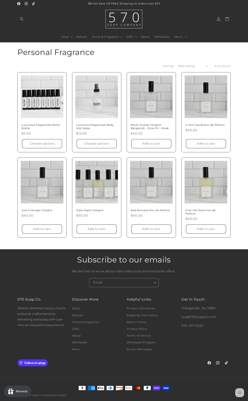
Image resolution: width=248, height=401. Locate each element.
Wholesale (79, 342)
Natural (77, 315)
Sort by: (168, 66)
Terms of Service (139, 335)
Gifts (75, 329)
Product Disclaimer (141, 308)
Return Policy (136, 322)
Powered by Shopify (54, 395)
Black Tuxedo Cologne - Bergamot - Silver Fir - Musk (150, 126)
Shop (75, 308)
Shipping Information (142, 315)
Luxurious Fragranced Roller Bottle (41, 126)
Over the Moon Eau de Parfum (200, 212)
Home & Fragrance (85, 322)
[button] (21, 19)
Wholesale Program (141, 342)
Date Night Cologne (90, 210)
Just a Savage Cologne (37, 210)
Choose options (42, 143)
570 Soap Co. (34, 395)
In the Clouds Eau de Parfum (205, 124)
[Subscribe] (154, 282)
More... (77, 349)
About (76, 335)
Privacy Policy (137, 329)
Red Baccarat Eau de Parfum (150, 210)
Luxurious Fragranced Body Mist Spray (95, 126)
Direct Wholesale (139, 349)
